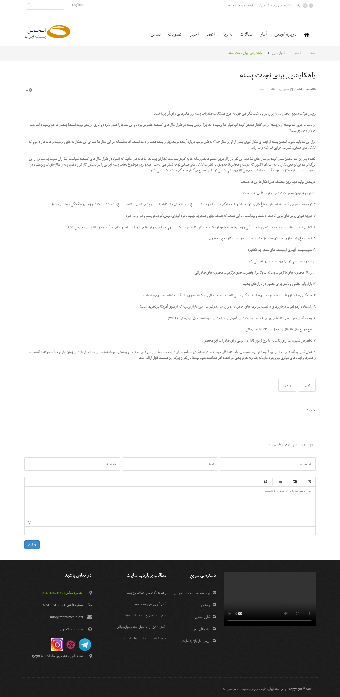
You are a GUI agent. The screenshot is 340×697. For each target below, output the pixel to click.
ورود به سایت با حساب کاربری (192, 593)
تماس (156, 34)
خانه (313, 53)
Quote (265, 481)
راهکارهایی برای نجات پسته (278, 76)
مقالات (246, 34)
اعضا (210, 34)
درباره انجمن (285, 34)
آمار (263, 34)
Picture (295, 481)
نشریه (227, 34)
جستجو (205, 605)
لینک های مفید (201, 629)
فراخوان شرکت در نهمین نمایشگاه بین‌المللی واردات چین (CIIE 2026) (264, 5)
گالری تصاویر (202, 617)
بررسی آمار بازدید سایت (196, 641)
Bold (309, 481)
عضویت (175, 34)
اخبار (194, 34)
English (77, 5)
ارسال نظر (32, 544)
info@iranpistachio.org (66, 617)
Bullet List (280, 481)
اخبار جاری (278, 53)
